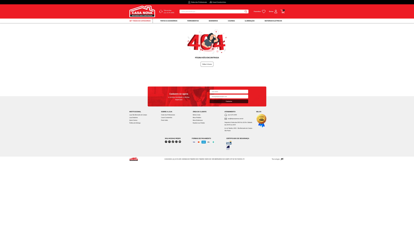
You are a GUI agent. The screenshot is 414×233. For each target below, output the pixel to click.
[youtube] (180, 141)
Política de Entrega (134, 123)
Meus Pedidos (197, 117)
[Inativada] (237, 148)
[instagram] (169, 141)
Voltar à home (207, 64)
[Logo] (142, 11)
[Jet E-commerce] (278, 159)
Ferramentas (193, 21)
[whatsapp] (176, 141)
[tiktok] (173, 141)
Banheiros (213, 21)
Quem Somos (133, 120)
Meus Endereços (198, 120)
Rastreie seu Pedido (199, 123)
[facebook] (166, 141)
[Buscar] (246, 11)
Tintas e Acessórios (168, 21)
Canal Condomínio (166, 117)
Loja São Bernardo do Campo (138, 115)
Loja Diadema (133, 117)
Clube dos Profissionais (168, 115)
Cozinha (231, 21)
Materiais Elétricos (273, 21)
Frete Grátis (164, 120)
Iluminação (250, 21)
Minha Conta (196, 115)
